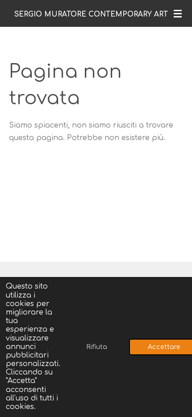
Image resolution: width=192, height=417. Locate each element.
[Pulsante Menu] (178, 13)
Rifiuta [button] (96, 346)
